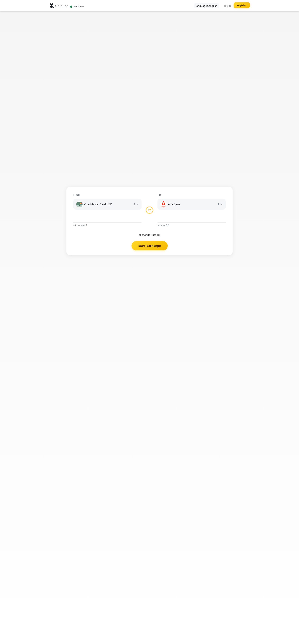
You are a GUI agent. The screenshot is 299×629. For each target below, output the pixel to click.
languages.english (206, 5)
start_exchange (149, 246)
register (241, 5)
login (227, 6)
